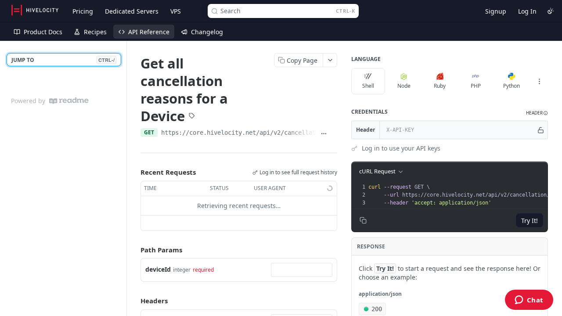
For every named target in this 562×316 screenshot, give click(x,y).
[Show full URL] (324, 133)
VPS (175, 11)
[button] (537, 113)
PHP (476, 86)
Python (511, 86)
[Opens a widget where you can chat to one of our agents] (528, 301)
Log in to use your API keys (401, 148)
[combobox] (301, 270)
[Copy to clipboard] (334, 133)
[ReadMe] (69, 100)
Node (404, 86)
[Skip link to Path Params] (134, 249)
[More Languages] (539, 81)
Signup (495, 11)
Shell (368, 86)
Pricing (82, 11)
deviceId (158, 269)
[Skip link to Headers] (134, 300)
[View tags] (192, 116)
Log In (527, 11)
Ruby (440, 86)
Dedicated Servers (132, 11)
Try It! (529, 220)
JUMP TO (63, 60)
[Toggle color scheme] (551, 11)
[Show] (540, 130)
